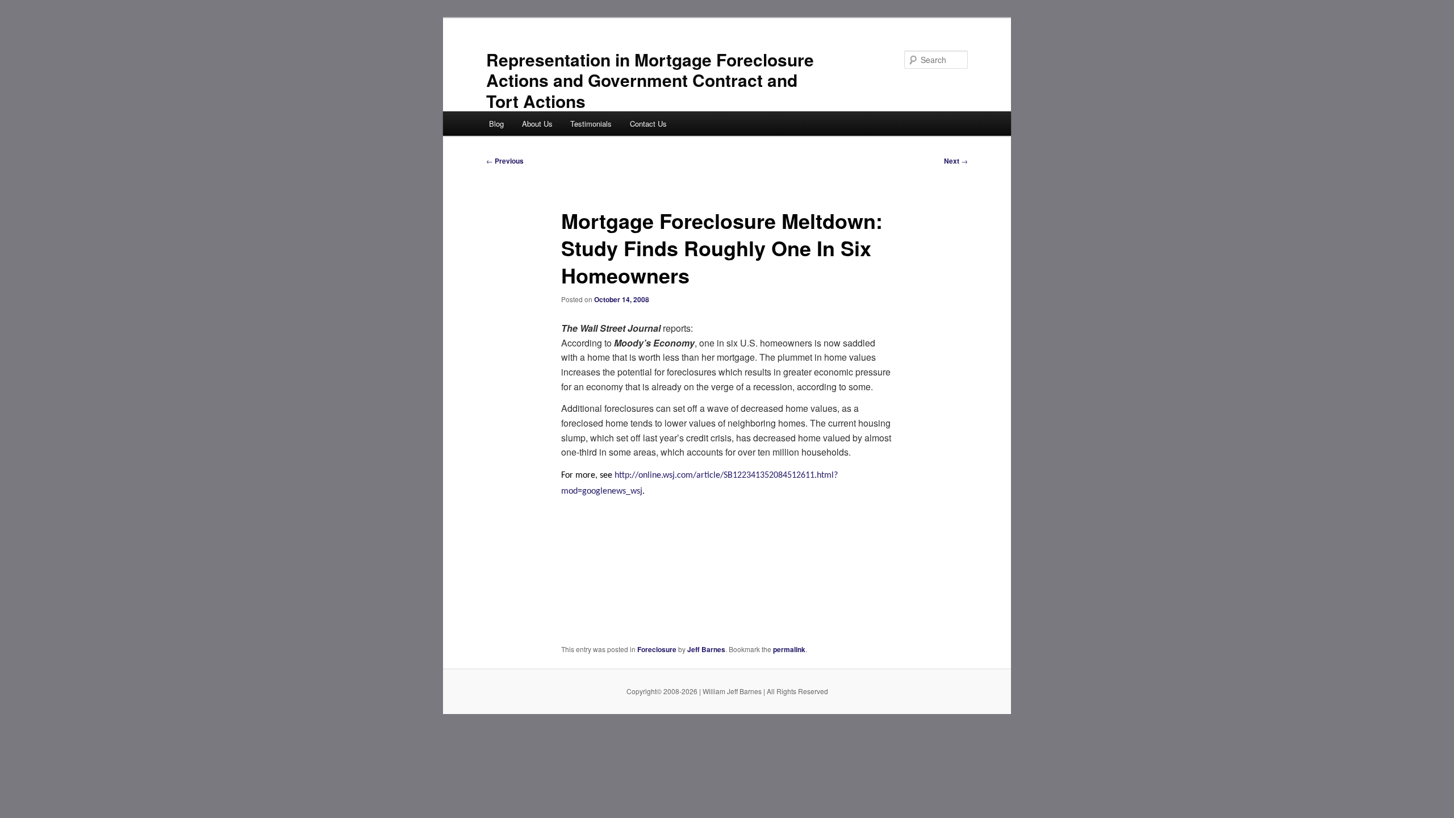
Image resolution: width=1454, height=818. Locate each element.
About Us (537, 123)
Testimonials (591, 123)
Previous (505, 161)
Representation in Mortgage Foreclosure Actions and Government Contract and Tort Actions (650, 80)
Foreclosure (656, 649)
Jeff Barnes (706, 649)
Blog (496, 123)
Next (956, 161)
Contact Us (648, 123)
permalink (789, 649)
